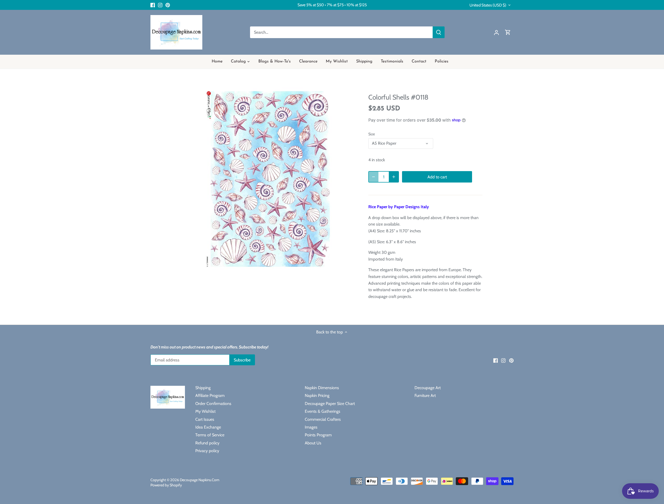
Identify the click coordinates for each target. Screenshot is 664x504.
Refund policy (207, 442)
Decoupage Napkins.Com (199, 480)
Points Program (318, 434)
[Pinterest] (167, 5)
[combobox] (341, 32)
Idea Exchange (208, 427)
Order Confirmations (213, 403)
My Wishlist (205, 411)
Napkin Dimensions (322, 387)
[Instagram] (160, 5)
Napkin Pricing (317, 395)
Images (311, 427)
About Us (313, 442)
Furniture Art (425, 395)
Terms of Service (209, 434)
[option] (269, 179)
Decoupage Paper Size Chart (330, 403)
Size (371, 134)
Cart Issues (204, 419)
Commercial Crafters (323, 419)
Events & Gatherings (322, 411)
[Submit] (439, 32)
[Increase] (394, 176)
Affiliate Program (210, 395)
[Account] (496, 32)
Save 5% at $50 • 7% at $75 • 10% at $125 (332, 4)
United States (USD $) (487, 5)
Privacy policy (207, 450)
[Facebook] (152, 5)
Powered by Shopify (166, 485)
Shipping (203, 387)
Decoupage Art (427, 387)
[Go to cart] (508, 32)
